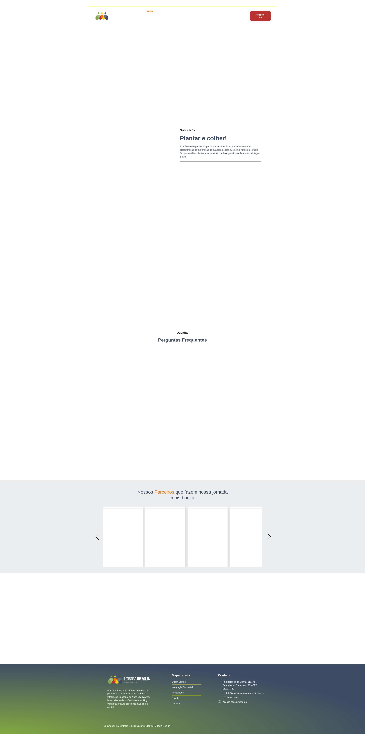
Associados (212, 11)
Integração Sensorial (189, 11)
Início (150, 11)
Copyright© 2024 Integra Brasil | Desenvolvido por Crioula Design (137, 726)
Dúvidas (228, 11)
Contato (153, 20)
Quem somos (165, 11)
